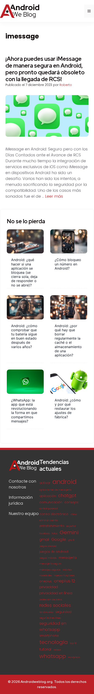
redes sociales (55, 605)
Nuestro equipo (24, 513)
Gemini (69, 532)
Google (58, 539)
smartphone (49, 636)
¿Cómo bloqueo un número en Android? (68, 264)
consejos (71, 502)
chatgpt (67, 495)
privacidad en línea (55, 593)
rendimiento (46, 612)
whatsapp (52, 656)
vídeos (57, 649)
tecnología (53, 642)
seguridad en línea (50, 618)
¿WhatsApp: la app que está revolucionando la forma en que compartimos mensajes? (24, 410)
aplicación (47, 496)
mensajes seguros (50, 569)
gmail (44, 539)
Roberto (65, 85)
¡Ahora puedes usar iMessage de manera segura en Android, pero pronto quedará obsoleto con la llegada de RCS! (45, 69)
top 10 (73, 643)
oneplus (45, 581)
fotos (54, 533)
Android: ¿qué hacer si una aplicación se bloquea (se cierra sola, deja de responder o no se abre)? (24, 272)
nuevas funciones (64, 575)
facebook (44, 533)
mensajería (68, 558)
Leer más (54, 196)
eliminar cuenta (48, 520)
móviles (67, 569)
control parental (48, 508)
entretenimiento (51, 526)
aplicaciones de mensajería (55, 490)
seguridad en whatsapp (52, 626)
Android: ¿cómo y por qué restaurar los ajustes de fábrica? (68, 408)
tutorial (45, 649)
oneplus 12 (64, 581)
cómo (74, 514)
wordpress (74, 657)
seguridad (63, 612)
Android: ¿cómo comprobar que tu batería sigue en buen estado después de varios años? (24, 336)
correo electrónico (53, 514)
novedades (45, 575)
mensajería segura (50, 563)
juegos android (48, 546)
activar (44, 483)
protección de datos (50, 599)
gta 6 (71, 540)
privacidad (48, 586)
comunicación (50, 502)
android (64, 481)
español (71, 526)
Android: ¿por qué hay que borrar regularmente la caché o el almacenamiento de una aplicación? (68, 340)
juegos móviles (48, 558)
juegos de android (53, 552)
